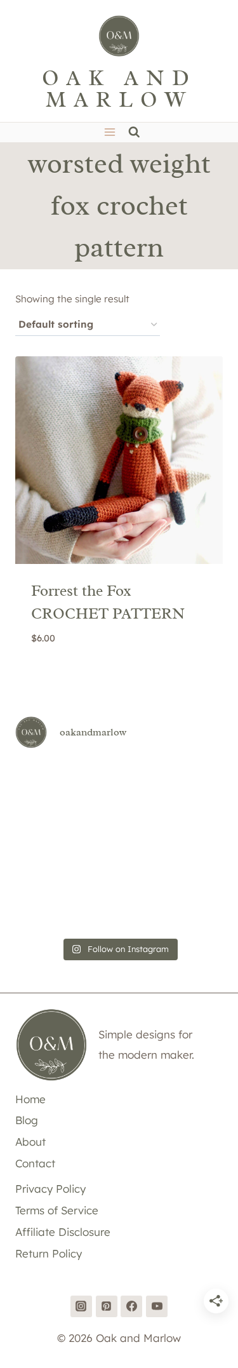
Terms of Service (56, 1210)
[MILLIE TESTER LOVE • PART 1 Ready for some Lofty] (190, 781)
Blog (26, 1120)
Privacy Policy (50, 1188)
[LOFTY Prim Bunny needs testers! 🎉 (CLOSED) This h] (190, 910)
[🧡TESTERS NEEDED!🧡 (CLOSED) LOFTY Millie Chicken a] (190, 824)
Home (30, 1099)
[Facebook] (131, 1306)
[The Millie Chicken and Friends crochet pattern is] (47, 824)
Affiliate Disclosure (62, 1231)
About (30, 1141)
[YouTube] (157, 1306)
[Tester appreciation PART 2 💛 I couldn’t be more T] (190, 867)
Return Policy (48, 1253)
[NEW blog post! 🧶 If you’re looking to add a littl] (47, 867)
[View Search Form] (134, 132)
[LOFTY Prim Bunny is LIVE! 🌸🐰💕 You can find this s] (118, 910)
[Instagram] (81, 1306)
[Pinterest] (106, 1306)
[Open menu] (110, 132)
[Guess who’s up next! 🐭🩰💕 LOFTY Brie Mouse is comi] (47, 781)
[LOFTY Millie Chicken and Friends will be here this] (118, 824)
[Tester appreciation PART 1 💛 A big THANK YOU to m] (47, 910)
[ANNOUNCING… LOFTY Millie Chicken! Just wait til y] (118, 867)
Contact (35, 1163)
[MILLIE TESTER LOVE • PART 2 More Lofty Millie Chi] (118, 781)
